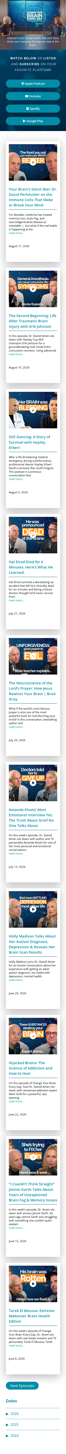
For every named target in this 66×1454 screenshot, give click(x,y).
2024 (14, 1435)
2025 (14, 1424)
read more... (16, 233)
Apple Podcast (34, 84)
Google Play (34, 121)
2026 (14, 1413)
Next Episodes (22, 1385)
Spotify (34, 109)
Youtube (34, 96)
